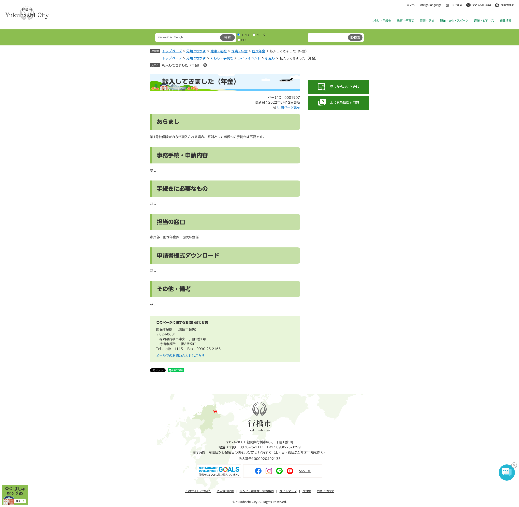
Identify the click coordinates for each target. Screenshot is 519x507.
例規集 (306, 491)
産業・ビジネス (484, 20)
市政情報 (505, 20)
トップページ (172, 51)
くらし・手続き (381, 20)
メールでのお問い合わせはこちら (180, 355)
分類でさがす (196, 51)
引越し (270, 58)
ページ (261, 35)
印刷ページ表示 (288, 107)
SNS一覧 (305, 471)
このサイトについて (198, 491)
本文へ (411, 5)
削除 (205, 65)
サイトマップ (288, 491)
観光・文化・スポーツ (454, 20)
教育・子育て (405, 20)
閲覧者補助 (507, 5)
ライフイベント (249, 58)
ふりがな (457, 5)
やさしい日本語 (481, 5)
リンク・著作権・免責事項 (257, 491)
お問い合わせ (325, 491)
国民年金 (258, 51)
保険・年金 (239, 51)
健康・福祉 (427, 20)
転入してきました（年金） (181, 65)
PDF (244, 40)
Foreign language (430, 5)
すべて (245, 35)
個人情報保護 (225, 491)
